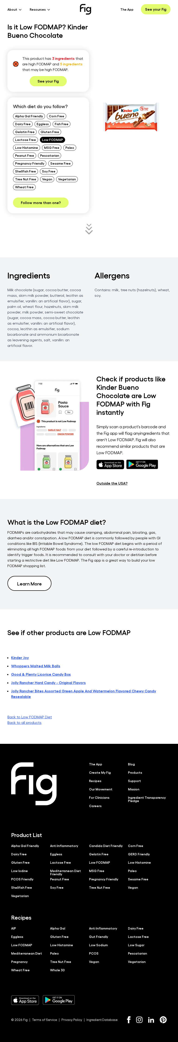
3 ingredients (63, 58)
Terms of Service (44, 1020)
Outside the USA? (111, 483)
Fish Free (61, 124)
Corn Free (56, 116)
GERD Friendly (139, 854)
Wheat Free (24, 187)
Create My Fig (100, 772)
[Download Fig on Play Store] (59, 1000)
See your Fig (155, 9)
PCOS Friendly (22, 879)
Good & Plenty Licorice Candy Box (41, 674)
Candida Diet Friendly (106, 845)
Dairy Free (23, 124)
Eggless (43, 124)
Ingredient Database (102, 1020)
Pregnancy (19, 961)
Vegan (47, 179)
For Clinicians (99, 797)
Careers (95, 805)
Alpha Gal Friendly (29, 116)
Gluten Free (50, 132)
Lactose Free (25, 139)
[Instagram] (139, 1019)
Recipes (95, 780)
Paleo (69, 147)
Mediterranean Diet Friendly (65, 872)
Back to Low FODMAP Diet (29, 717)
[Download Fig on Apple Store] (25, 1000)
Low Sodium (98, 944)
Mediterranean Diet (26, 953)
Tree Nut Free (25, 179)
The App (127, 9)
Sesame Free (60, 163)
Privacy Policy (71, 1020)
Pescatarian (49, 155)
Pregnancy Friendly (29, 163)
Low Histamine (26, 147)
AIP (13, 928)
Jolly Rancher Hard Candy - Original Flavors (48, 682)
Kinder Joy (20, 657)
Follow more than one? (41, 202)
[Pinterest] (163, 1019)
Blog (131, 764)
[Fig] (85, 9)
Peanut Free (24, 155)
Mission (133, 789)
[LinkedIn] (151, 1020)
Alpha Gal (57, 928)
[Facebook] (128, 1019)
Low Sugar (136, 944)
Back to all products (24, 722)
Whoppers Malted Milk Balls (35, 666)
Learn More (29, 583)
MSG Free (51, 147)
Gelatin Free (25, 132)
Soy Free (48, 171)
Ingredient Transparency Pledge (147, 799)
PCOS (94, 953)
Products (135, 772)
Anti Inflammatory (64, 845)
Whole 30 (57, 970)
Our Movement (100, 789)
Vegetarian (67, 179)
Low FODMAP (52, 139)
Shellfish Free (25, 171)
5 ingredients (71, 64)
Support (134, 780)
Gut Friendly (98, 936)
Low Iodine (19, 870)
